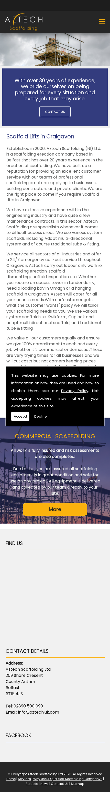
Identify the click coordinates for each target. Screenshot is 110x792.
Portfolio (32, 784)
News (44, 784)
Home (11, 779)
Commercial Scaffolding (55, 436)
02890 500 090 (28, 706)
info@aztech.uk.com (38, 712)
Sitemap (77, 784)
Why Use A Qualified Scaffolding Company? (67, 779)
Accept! (20, 416)
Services (24, 779)
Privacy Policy (74, 390)
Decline (40, 416)
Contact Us (55, 112)
